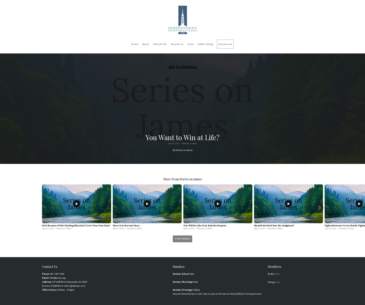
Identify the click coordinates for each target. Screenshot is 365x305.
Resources (177, 44)
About (146, 44)
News (190, 44)
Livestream (225, 44)
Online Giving (205, 44)
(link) (277, 274)
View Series (182, 239)
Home (134, 44)
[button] (320, 208)
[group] (76, 207)
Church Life (160, 44)
